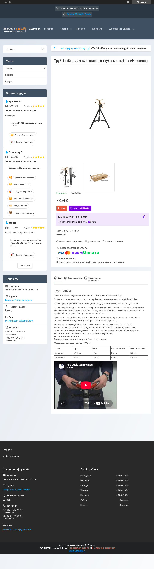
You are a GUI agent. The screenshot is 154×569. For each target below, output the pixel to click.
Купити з (74, 208)
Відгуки (9, 81)
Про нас (81, 29)
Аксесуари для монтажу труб (75, 48)
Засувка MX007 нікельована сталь (25, 168)
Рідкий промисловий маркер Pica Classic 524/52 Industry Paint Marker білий (26, 243)
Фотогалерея (12, 456)
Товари (64, 29)
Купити (61, 208)
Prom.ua (91, 545)
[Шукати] (43, 49)
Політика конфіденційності (103, 548)
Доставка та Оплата (119, 29)
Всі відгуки (25, 265)
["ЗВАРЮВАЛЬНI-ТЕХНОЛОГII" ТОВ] (15, 29)
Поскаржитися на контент (80, 548)
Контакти (97, 29)
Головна (48, 29)
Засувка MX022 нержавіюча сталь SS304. (26, 124)
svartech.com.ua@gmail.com (19, 321)
